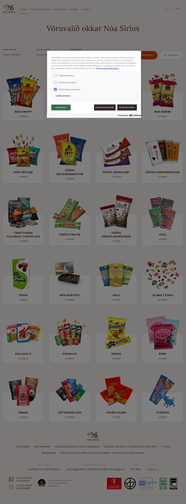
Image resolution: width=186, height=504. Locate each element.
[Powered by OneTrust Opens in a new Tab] (129, 116)
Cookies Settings (63, 96)
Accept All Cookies (127, 107)
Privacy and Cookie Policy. (107, 68)
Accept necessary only (105, 107)
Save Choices (61, 107)
